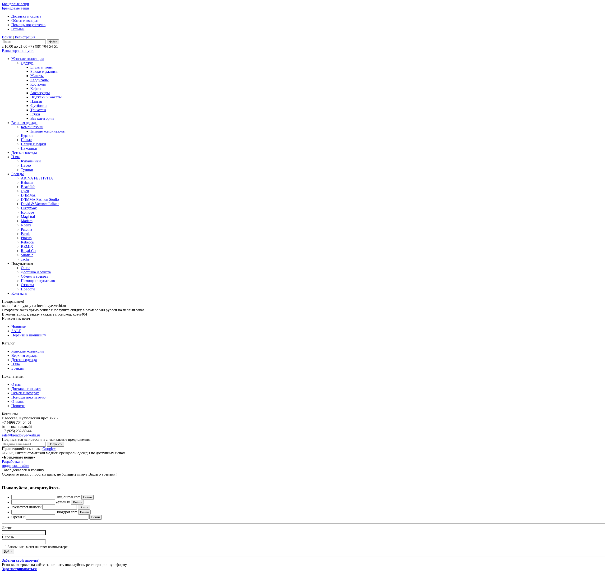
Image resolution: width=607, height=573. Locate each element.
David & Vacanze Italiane (40, 204)
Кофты (35, 89)
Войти (7, 37)
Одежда (27, 63)
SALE (16, 331)
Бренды (17, 174)
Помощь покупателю (28, 25)
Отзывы (17, 29)
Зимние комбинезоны (47, 131)
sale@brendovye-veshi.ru (21, 435)
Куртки (27, 135)
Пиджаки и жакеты (46, 97)
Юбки (35, 114)
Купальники (31, 161)
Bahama (27, 182)
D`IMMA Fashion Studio (40, 199)
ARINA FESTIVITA (37, 178)
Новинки (18, 327)
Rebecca (27, 242)
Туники (27, 170)
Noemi (26, 225)
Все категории (42, 118)
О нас (25, 268)
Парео (26, 165)
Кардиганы (39, 80)
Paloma (26, 229)
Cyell (25, 191)
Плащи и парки (33, 144)
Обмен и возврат (25, 20)
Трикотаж (38, 110)
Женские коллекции (27, 59)
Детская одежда (24, 153)
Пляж (15, 157)
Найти (53, 42)
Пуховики (29, 148)
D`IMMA (28, 195)
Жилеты (37, 76)
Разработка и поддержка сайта (15, 463)
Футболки (38, 106)
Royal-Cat (28, 251)
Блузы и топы (41, 67)
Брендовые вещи (15, 4)
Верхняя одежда (24, 123)
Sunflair (27, 255)
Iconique (27, 212)
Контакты (19, 293)
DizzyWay (29, 208)
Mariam (26, 221)
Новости (28, 289)
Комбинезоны (32, 127)
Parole (25, 234)
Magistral (28, 217)
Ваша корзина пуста (18, 51)
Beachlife (28, 187)
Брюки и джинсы (44, 71)
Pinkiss (26, 238)
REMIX (27, 246)
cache (25, 259)
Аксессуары (40, 93)
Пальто (26, 140)
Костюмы (38, 84)
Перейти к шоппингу (28, 335)
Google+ (49, 449)
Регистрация (25, 37)
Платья (36, 101)
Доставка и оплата (26, 16)
